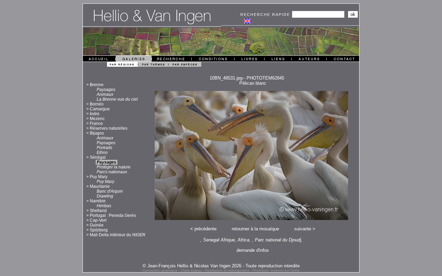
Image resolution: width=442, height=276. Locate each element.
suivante (302, 228)
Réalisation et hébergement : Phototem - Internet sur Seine (252, 270)
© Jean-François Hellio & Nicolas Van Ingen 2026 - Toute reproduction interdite (221, 265)
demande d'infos (253, 250)
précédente (205, 228)
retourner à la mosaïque (255, 228)
